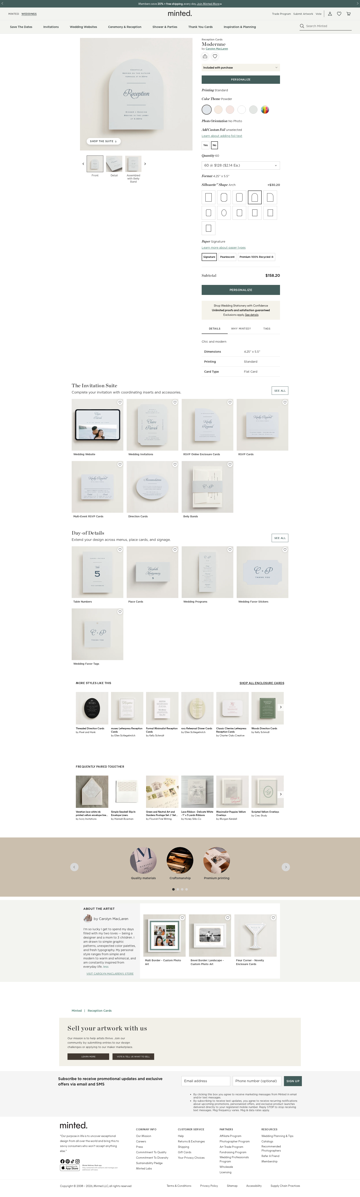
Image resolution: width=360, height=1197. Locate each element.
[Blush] (230, 110)
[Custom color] (265, 110)
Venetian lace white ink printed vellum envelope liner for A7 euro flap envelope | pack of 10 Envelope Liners (91, 813)
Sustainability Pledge (149, 1163)
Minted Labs (144, 1168)
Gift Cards (184, 1152)
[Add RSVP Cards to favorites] (285, 402)
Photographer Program (235, 1141)
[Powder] (207, 110)
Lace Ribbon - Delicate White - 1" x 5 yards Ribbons (197, 813)
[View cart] (348, 13)
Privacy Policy (209, 1186)
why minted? (241, 328)
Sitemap (232, 1186)
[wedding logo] (180, 13)
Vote (318, 13)
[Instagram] (77, 1160)
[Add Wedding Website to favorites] (120, 402)
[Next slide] (145, 163)
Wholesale (226, 1167)
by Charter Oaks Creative (230, 735)
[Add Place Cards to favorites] (175, 549)
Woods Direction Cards (264, 728)
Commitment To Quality (151, 1152)
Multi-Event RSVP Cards (88, 516)
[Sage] (253, 110)
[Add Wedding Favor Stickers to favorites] (285, 549)
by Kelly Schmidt (155, 735)
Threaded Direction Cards (90, 728)
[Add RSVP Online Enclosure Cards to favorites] (230, 402)
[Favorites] (339, 13)
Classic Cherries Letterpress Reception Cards (231, 730)
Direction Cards (138, 516)
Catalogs (267, 1141)
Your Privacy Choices (191, 1157)
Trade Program (281, 13)
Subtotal (209, 275)
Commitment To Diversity (152, 1157)
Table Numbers (82, 601)
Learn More (88, 1056)
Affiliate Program (230, 1136)
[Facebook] (62, 1160)
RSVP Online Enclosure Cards (201, 454)
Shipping (183, 1147)
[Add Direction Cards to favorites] (175, 464)
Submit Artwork (303, 13)
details (215, 328)
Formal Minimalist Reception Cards (162, 730)
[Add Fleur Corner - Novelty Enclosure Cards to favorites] (273, 917)
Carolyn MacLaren (217, 48)
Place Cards (135, 601)
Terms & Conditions (179, 1186)
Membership (269, 1161)
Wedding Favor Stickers (253, 601)
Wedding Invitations (140, 454)
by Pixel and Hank (86, 732)
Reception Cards (212, 39)
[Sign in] (330, 13)
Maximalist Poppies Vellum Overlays (231, 813)
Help (181, 1136)
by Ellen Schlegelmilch (123, 735)
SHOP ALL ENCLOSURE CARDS (262, 683)
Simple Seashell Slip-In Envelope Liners (123, 813)
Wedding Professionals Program (234, 1159)
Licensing (225, 1172)
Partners (226, 1129)
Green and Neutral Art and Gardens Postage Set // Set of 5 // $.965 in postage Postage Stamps (161, 813)
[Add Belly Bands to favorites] (230, 464)
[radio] (205, 145)
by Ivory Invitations (86, 818)
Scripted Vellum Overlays (265, 811)
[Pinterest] (67, 1160)
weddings (29, 13)
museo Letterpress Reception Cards (126, 730)
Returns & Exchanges (191, 1141)
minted (13, 13)
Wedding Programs (195, 601)
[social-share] (205, 56)
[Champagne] (218, 110)
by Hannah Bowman (122, 818)
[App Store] (70, 1169)
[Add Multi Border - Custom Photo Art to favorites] (182, 917)
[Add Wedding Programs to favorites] (230, 549)
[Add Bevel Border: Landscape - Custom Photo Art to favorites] (227, 917)
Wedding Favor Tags (86, 663)
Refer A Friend (270, 1156)
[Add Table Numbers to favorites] (120, 549)
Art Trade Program (231, 1147)
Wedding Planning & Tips (277, 1136)
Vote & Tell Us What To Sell (133, 1056)
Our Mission (143, 1136)
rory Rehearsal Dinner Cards (196, 728)
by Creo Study (259, 815)
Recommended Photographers (271, 1148)
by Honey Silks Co (191, 818)
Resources (269, 1129)
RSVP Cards (246, 454)
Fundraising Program (233, 1152)
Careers (141, 1141)
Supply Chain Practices (285, 1186)
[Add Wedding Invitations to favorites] (175, 402)
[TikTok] (72, 1160)
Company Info (146, 1129)
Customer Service (191, 1129)
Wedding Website (84, 454)
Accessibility (254, 1186)
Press (139, 1147)
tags (266, 328)
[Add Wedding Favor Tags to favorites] (120, 611)
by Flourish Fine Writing (159, 818)
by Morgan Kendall (226, 818)
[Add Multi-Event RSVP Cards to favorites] (120, 464)
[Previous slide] (83, 163)
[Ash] (242, 110)
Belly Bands (190, 516)
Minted (77, 1010)
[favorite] (215, 56)
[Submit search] (302, 26)
